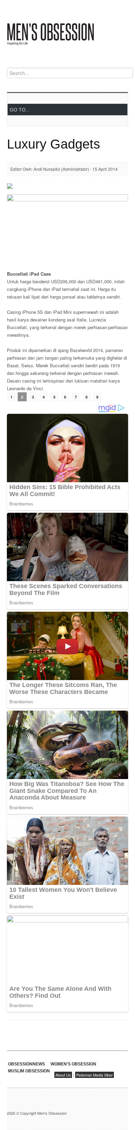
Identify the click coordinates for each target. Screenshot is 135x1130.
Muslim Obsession (29, 1071)
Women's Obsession (73, 1064)
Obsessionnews (26, 1064)
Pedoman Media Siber (94, 1075)
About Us (63, 1075)
